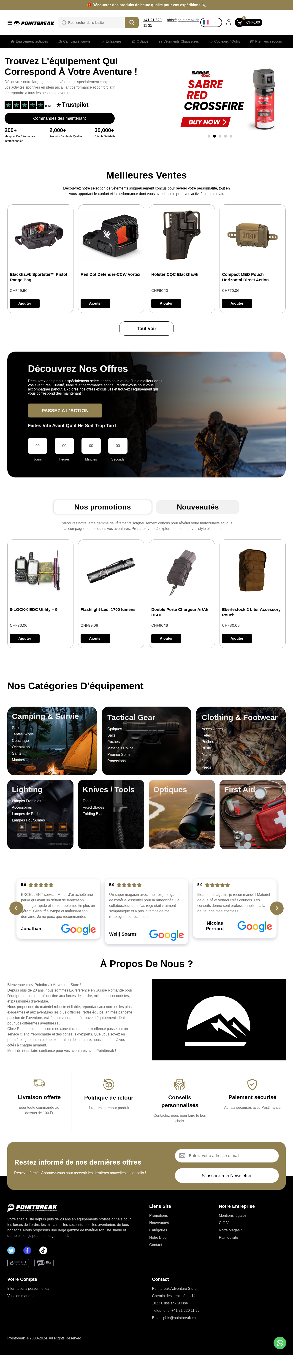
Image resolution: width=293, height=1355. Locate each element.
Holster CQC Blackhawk (174, 274)
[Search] (61, 22)
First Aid (239, 789)
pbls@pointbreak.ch (183, 20)
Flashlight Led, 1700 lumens (108, 609)
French (212, 22)
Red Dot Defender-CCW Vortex (110, 274)
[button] (209, 136)
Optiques (170, 789)
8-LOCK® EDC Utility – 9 (33, 609)
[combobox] (95, 22)
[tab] (103, 507)
